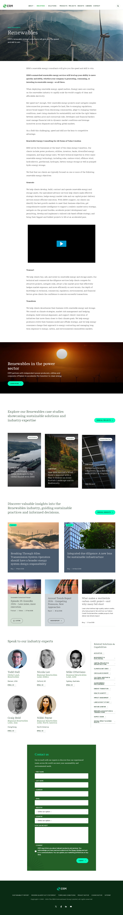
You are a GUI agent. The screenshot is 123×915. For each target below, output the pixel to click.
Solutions (52, 6)
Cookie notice (96, 895)
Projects (72, 6)
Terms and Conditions (66, 895)
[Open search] (118, 6)
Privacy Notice (83, 895)
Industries (41, 6)
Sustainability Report (20, 895)
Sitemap (108, 895)
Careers (89, 6)
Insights (80, 6)
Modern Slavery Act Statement (43, 895)
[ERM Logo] (8, 6)
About (30, 6)
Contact (96, 6)
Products (63, 6)
